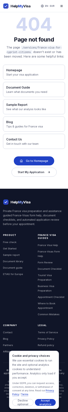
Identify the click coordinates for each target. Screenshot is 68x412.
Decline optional (22, 402)
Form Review (45, 262)
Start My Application (31, 172)
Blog (5, 338)
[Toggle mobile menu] (61, 6)
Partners (8, 345)
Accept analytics (45, 402)
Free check (9, 242)
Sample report (11, 254)
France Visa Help (48, 245)
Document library (13, 261)
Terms (24, 394)
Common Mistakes (49, 314)
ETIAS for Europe (13, 274)
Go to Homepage (37, 160)
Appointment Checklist (51, 296)
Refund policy (46, 345)
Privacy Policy (46, 338)
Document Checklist (50, 268)
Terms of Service (48, 332)
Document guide (12, 267)
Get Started (9, 248)
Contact (7, 332)
